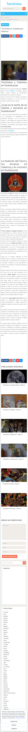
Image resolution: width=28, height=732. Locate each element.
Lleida (5, 671)
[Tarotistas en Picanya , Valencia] (14, 500)
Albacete (5, 616)
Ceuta (4, 640)
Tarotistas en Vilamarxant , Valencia (13, 459)
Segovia (5, 695)
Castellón (5, 638)
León (4, 668)
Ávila (4, 624)
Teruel (5, 703)
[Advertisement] (14, 50)
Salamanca (6, 691)
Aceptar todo (14, 721)
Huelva (5, 656)
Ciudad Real (6, 642)
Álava (4, 614)
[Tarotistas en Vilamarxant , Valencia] (14, 450)
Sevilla (5, 697)
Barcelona (6, 628)
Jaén (4, 662)
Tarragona (6, 701)
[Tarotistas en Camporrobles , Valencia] (14, 376)
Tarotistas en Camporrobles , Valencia (14, 385)
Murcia (5, 681)
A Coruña (5, 612)
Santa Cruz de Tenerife (9, 693)
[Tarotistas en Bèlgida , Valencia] (14, 401)
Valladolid (6, 709)
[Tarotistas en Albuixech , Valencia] (14, 425)
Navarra (5, 683)
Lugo (4, 673)
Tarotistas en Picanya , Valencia (12, 508)
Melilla (5, 679)
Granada (5, 650)
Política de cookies (20, 717)
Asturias (5, 622)
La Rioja (5, 664)
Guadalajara (6, 652)
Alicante (5, 618)
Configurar (14, 728)
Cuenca (5, 646)
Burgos (5, 630)
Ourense (5, 685)
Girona (5, 648)
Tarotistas (14, 4)
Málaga (5, 677)
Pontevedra (6, 689)
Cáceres (5, 632)
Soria (4, 699)
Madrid (5, 675)
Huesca (5, 658)
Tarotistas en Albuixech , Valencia (12, 434)
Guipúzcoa (6, 654)
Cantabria (5, 636)
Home (2, 17)
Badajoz (5, 626)
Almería (5, 620)
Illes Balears (6, 660)
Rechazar (14, 725)
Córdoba (5, 644)
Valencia (7, 17)
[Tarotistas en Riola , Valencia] (14, 475)
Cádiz (4, 634)
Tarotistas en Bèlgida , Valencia (12, 410)
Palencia (5, 687)
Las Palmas (6, 666)
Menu (3, 13)
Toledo (5, 705)
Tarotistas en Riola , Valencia (11, 484)
